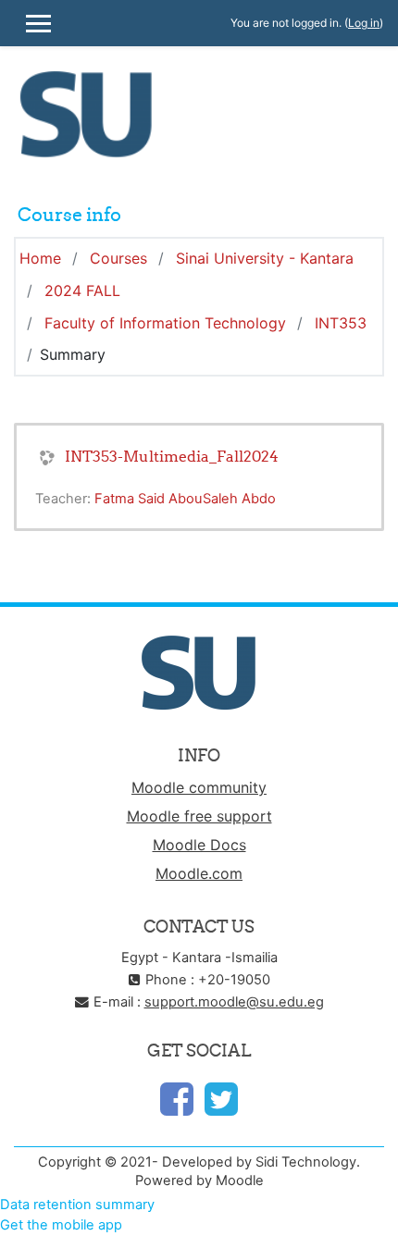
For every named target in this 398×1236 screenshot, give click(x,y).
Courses (118, 258)
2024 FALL (82, 290)
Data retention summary (77, 1204)
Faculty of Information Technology (165, 323)
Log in (363, 23)
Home (40, 258)
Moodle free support (199, 816)
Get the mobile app (61, 1225)
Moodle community (199, 787)
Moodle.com (199, 873)
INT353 (341, 323)
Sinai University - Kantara (265, 258)
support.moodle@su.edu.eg (234, 1002)
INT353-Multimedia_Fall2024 (172, 456)
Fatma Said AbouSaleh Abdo (185, 498)
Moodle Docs (199, 844)
